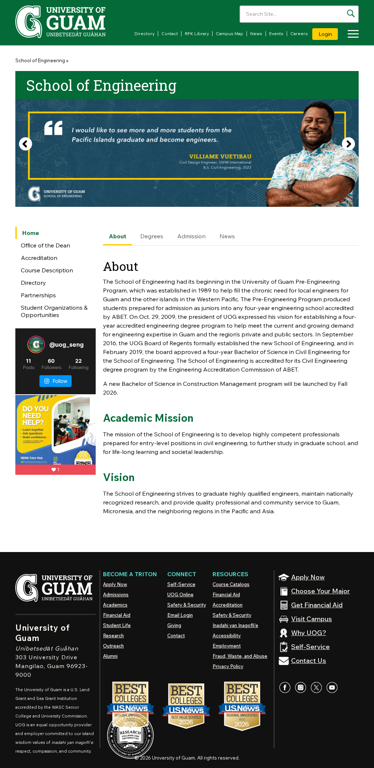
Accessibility (227, 635)
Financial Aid (116, 615)
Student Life (117, 625)
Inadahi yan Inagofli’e (235, 625)
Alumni (110, 656)
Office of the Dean (45, 245)
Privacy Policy (228, 666)
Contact (169, 33)
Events (276, 33)
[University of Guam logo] (70, 21)
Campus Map (229, 33)
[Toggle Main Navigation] (351, 35)
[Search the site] (351, 13)
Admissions (116, 594)
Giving (174, 625)
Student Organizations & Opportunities (54, 311)
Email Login (180, 615)
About (117, 236)
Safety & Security (186, 605)
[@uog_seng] (36, 344)
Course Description (47, 270)
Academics (115, 605)
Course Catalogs (231, 584)
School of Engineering (40, 60)
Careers (299, 33)
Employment (227, 646)
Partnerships (38, 295)
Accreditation (39, 257)
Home (30, 232)
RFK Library (197, 33)
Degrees (151, 236)
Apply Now (115, 584)
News (256, 33)
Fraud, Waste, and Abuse (240, 656)
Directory (144, 33)
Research (113, 635)
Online (180, 594)
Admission (191, 236)
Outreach (113, 646)
